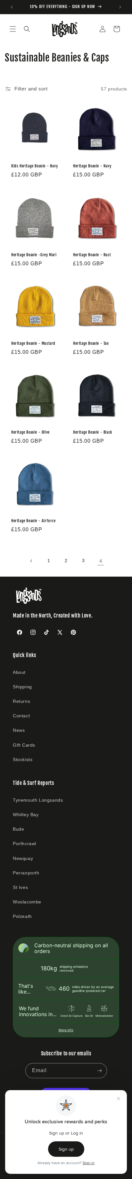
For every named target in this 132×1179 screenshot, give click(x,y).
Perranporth (26, 872)
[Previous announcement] (12, 7)
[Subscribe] (100, 1070)
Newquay (23, 858)
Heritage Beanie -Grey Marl (34, 254)
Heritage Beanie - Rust (92, 254)
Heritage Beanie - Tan (91, 343)
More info (66, 1030)
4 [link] (100, 561)
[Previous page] (31, 561)
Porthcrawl (24, 843)
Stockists (22, 759)
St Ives (20, 887)
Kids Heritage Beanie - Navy (34, 166)
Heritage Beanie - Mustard (33, 343)
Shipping (22, 686)
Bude (18, 829)
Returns (21, 701)
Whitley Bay (26, 814)
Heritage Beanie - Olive (30, 432)
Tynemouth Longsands (38, 800)
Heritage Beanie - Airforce (33, 520)
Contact (21, 715)
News (19, 730)
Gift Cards (24, 745)
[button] (13, 29)
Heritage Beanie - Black (92, 432)
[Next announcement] (120, 7)
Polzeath (22, 916)
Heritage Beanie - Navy (92, 166)
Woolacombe (27, 901)
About (19, 672)
